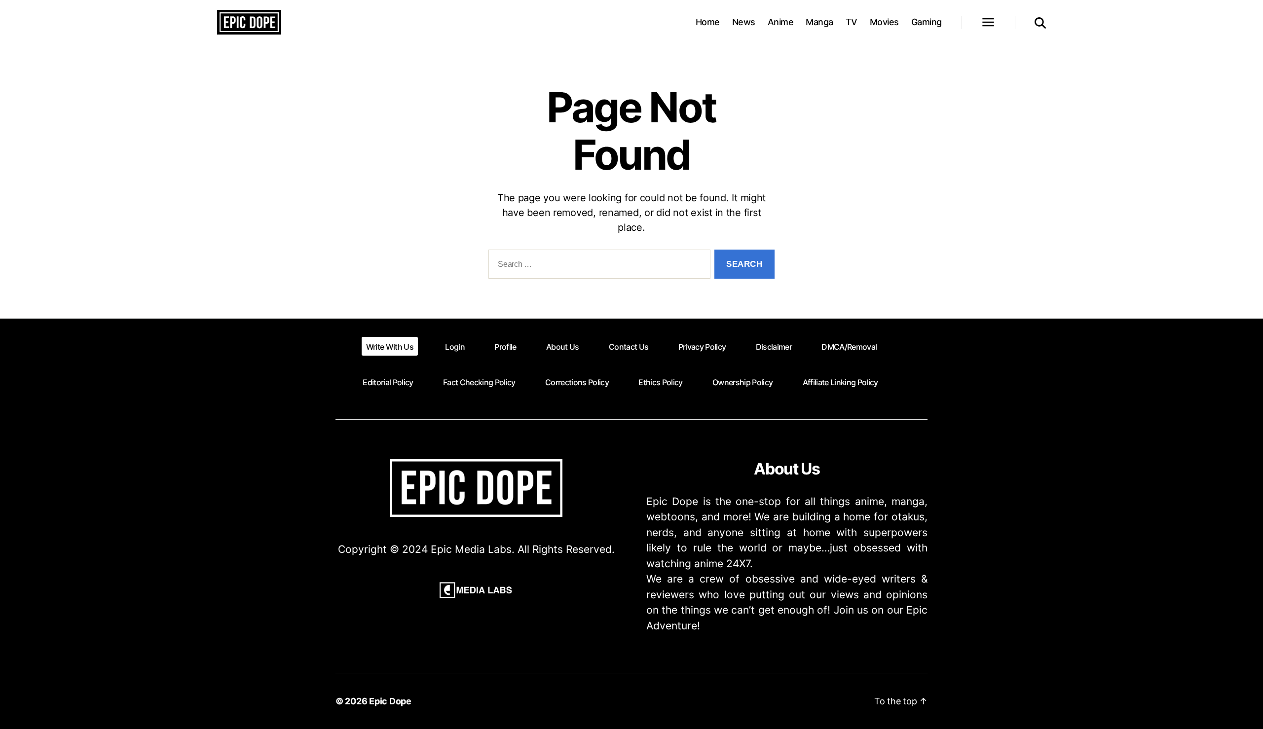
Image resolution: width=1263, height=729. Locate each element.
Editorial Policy (388, 382)
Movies (884, 22)
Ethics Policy (660, 382)
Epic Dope (390, 701)
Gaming (926, 22)
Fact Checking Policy (479, 382)
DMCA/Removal (849, 347)
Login (455, 347)
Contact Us (628, 347)
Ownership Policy (742, 382)
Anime (781, 22)
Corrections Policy (577, 382)
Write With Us (389, 347)
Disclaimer (774, 347)
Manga (819, 22)
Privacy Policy (702, 347)
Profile (505, 347)
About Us (562, 347)
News (743, 22)
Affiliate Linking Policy (840, 382)
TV (851, 22)
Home (708, 22)
